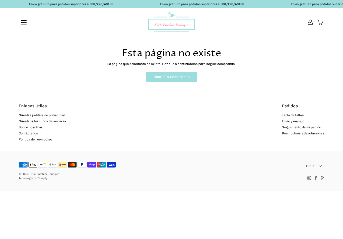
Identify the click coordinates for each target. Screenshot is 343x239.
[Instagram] (309, 178)
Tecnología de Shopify (33, 178)
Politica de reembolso (35, 139)
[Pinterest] (322, 178)
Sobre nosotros (31, 127)
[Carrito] (320, 22)
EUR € (310, 166)
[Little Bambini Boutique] (171, 22)
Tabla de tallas (293, 115)
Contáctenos (28, 133)
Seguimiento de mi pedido (301, 127)
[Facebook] (316, 178)
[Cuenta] (310, 22)
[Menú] (24, 22)
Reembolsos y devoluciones (303, 133)
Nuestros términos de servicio (42, 121)
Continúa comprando (172, 77)
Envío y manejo (293, 121)
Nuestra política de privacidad (42, 115)
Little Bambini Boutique (44, 174)
